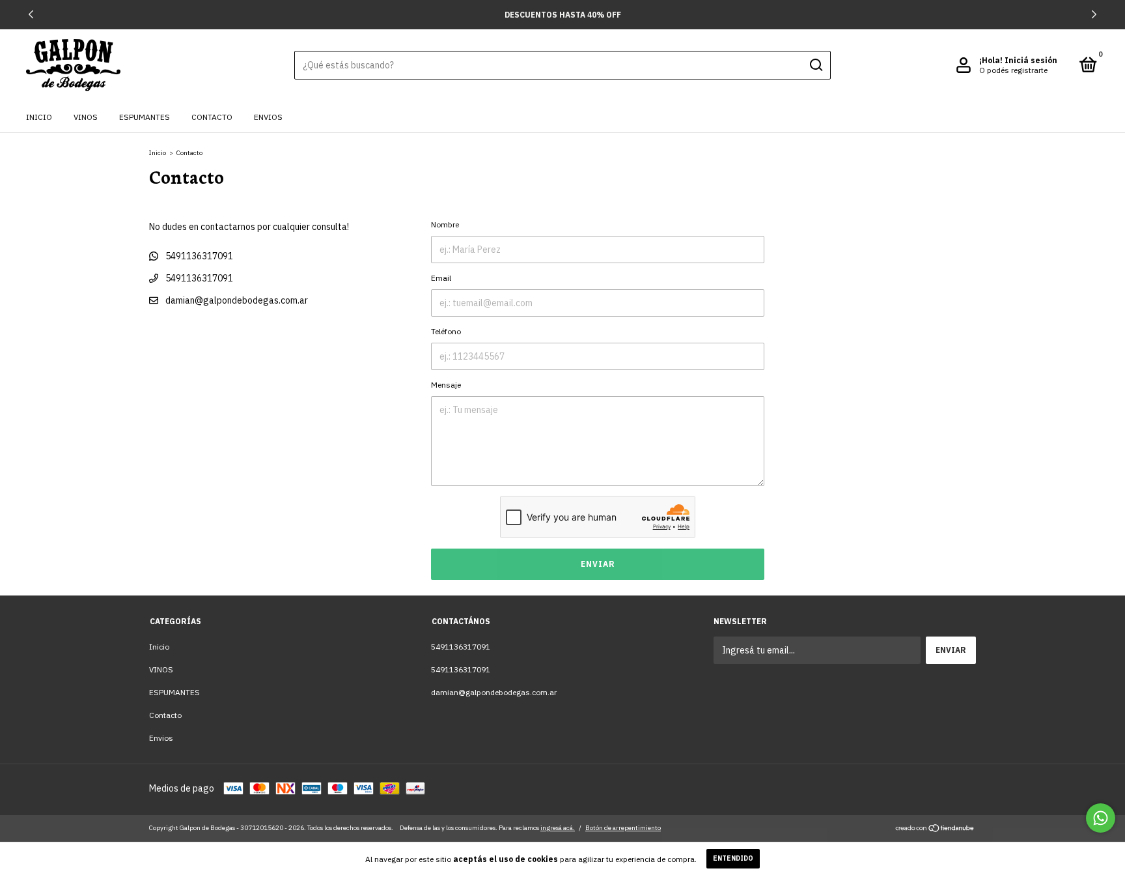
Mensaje (446, 385)
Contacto (211, 117)
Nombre (445, 224)
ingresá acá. (557, 828)
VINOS (86, 117)
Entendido (733, 858)
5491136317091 (198, 256)
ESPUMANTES (144, 117)
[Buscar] (815, 65)
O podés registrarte (1013, 70)
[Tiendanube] (935, 829)
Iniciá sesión (1031, 60)
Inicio (39, 117)
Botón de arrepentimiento (623, 828)
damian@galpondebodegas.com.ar (236, 300)
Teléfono (446, 331)
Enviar (598, 564)
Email (441, 278)
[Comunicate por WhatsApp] (1100, 818)
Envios (268, 117)
